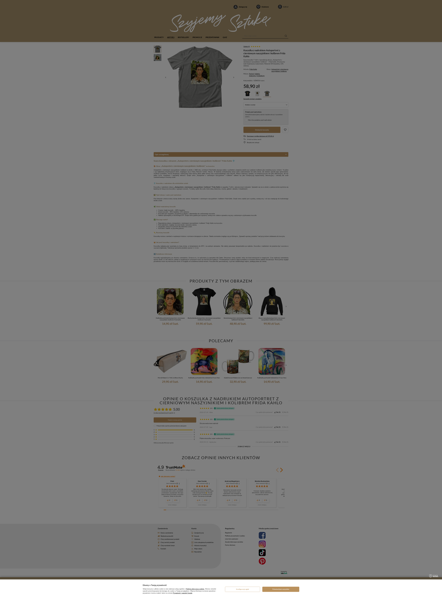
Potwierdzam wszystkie (280, 589)
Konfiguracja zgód (242, 589)
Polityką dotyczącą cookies (195, 589)
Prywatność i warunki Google (182, 593)
